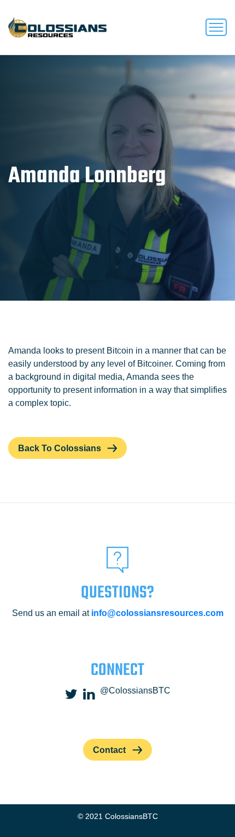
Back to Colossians (59, 448)
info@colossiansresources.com (157, 613)
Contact (109, 750)
